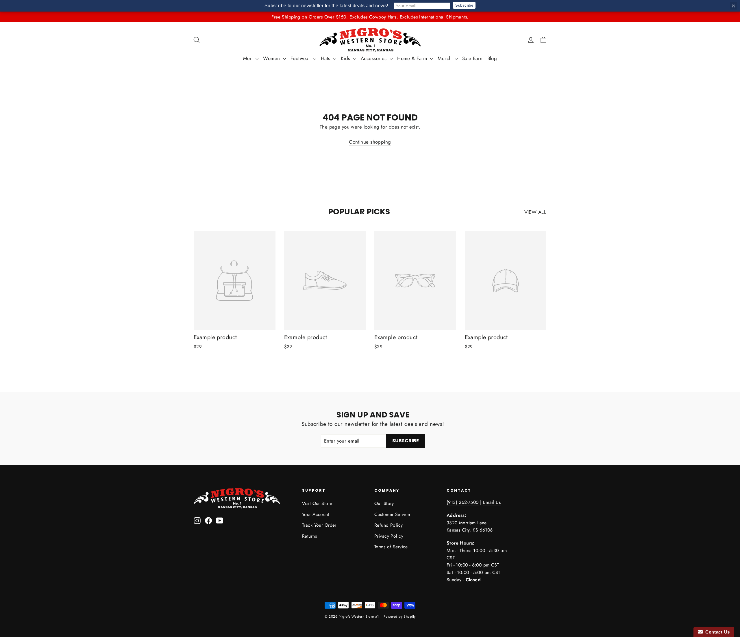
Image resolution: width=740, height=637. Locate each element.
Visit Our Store (317, 503)
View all (535, 212)
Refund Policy (388, 525)
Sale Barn (472, 58)
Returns (309, 536)
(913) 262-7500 (463, 502)
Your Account (315, 514)
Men (248, 58)
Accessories (374, 58)
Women (272, 58)
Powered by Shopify (400, 616)
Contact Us (716, 631)
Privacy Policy (388, 536)
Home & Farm (413, 58)
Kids (346, 58)
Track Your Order (319, 525)
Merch (445, 58)
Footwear (301, 58)
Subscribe (464, 5)
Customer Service (392, 514)
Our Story (384, 503)
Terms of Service (391, 546)
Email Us (492, 502)
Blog (492, 58)
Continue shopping (370, 141)
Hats (326, 58)
